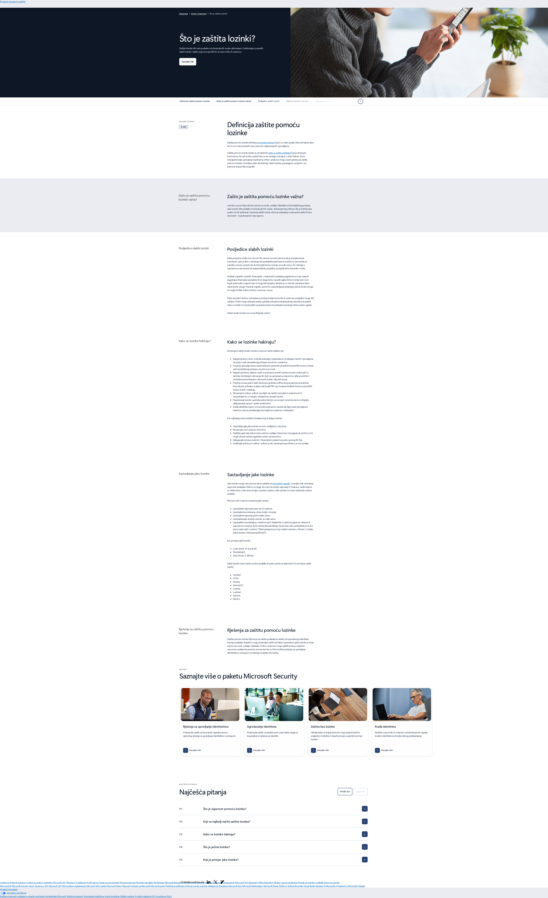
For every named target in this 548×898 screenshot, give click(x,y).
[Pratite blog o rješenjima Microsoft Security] (222, 882)
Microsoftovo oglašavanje (74, 885)
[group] (210, 721)
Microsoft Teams (114, 885)
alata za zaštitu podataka (279, 152)
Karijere (319, 885)
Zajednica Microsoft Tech (230, 885)
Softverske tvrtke (295, 885)
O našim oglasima (143, 896)
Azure (31, 885)
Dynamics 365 (41, 885)
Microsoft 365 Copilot (96, 885)
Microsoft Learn (158, 885)
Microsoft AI (5, 885)
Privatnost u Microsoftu (347, 885)
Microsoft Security (20, 885)
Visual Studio (310, 885)
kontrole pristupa (266, 142)
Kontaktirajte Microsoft (55, 896)
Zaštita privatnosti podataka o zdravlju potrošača (22, 896)
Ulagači (361, 885)
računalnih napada (281, 483)
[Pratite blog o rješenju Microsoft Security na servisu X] (215, 882)
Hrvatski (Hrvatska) (9, 889)
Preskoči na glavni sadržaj (12, 1)
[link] (195, 102)
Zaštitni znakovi (127, 896)
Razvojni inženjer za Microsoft (136, 885)
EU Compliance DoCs (162, 896)
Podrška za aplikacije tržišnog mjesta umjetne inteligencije (192, 885)
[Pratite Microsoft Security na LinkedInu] (208, 882)
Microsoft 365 (55, 885)
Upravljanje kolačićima (93, 896)
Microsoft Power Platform (275, 885)
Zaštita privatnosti (75, 896)
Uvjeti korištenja (112, 896)
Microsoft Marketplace (252, 885)
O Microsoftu (330, 885)
